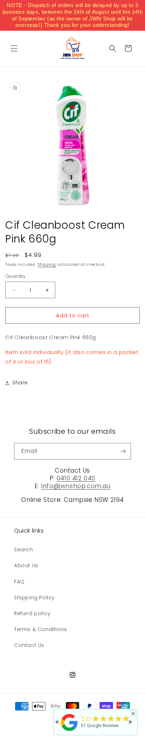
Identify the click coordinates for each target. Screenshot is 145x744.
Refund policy (32, 613)
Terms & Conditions (40, 629)
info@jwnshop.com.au (75, 486)
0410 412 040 (76, 478)
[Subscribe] (123, 451)
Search (23, 549)
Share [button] (20, 382)
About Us (26, 565)
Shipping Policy (34, 597)
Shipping (47, 264)
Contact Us (29, 645)
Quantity (15, 276)
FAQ (19, 581)
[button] (14, 48)
